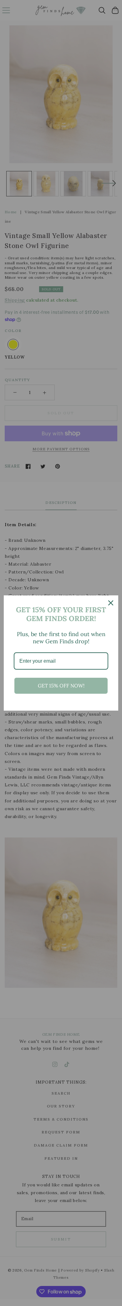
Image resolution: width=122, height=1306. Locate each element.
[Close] (110, 602)
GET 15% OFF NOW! (61, 685)
